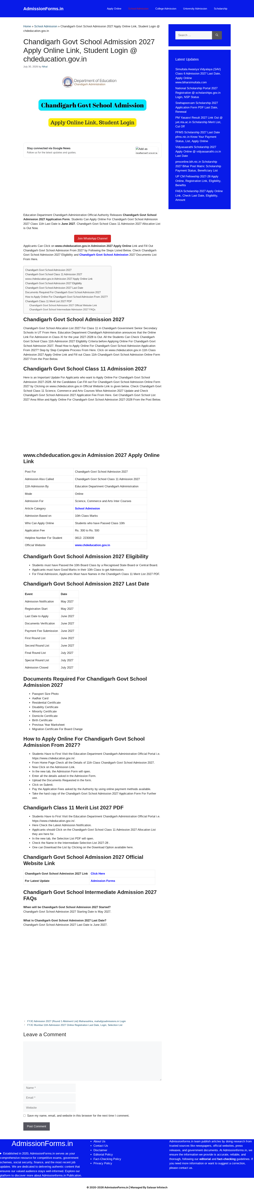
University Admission (195, 8)
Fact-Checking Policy (107, 1159)
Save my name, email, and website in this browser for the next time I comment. (78, 1115)
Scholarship (220, 8)
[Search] (217, 35)
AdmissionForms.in (43, 8)
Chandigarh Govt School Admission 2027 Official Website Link (63, 305)
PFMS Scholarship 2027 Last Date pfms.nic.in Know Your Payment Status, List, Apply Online (197, 137)
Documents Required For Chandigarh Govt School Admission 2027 (63, 292)
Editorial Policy (103, 1154)
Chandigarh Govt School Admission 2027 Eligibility (53, 283)
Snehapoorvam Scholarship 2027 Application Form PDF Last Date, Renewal (196, 107)
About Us (99, 1141)
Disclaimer (100, 1150)
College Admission (165, 8)
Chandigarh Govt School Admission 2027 (48, 269)
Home (27, 26)
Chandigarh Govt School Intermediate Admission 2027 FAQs (62, 309)
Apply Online (114, 8)
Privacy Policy (102, 1163)
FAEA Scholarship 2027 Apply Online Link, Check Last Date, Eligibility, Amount (199, 195)
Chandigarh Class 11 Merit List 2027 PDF (48, 301)
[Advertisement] (92, 187)
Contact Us (100, 1145)
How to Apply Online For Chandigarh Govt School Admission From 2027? (66, 296)
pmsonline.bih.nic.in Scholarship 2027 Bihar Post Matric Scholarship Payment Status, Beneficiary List (198, 166)
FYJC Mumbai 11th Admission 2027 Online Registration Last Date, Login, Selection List (74, 1025)
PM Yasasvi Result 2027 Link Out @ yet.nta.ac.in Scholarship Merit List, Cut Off (199, 122)
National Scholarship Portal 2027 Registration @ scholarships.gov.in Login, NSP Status (197, 93)
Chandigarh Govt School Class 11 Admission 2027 (53, 274)
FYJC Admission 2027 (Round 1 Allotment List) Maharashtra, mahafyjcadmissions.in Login (76, 1021)
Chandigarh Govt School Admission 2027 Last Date (54, 287)
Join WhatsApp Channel (92, 238)
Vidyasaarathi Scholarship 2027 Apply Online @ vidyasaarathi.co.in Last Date (198, 151)
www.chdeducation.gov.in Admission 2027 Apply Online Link (59, 278)
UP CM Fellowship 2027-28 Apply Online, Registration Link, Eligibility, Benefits (198, 181)
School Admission (138, 8)
